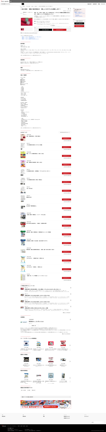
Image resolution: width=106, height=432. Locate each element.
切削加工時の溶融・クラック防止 (79, 13)
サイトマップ (86, 416)
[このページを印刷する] (68, 9)
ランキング (103, 4)
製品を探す (90, 4)
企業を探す (95, 4)
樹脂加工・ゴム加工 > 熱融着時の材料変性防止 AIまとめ (30, 38)
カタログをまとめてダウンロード (64, 132)
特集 (99, 4)
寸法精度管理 (77, 15)
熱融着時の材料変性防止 (78, 16)
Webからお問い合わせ (45, 29)
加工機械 (28, 390)
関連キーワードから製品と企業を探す (27, 396)
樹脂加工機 (33, 390)
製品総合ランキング (67, 416)
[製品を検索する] (23, 4)
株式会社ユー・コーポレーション (27, 13)
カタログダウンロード (66, 138)
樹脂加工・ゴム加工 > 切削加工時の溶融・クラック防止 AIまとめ (31, 36)
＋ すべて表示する (52, 25)
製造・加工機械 (23, 390)
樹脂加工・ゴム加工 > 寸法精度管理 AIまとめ (28, 37)
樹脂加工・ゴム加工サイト (78, 12)
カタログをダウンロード (59, 29)
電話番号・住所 (34, 325)
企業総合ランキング (67, 418)
